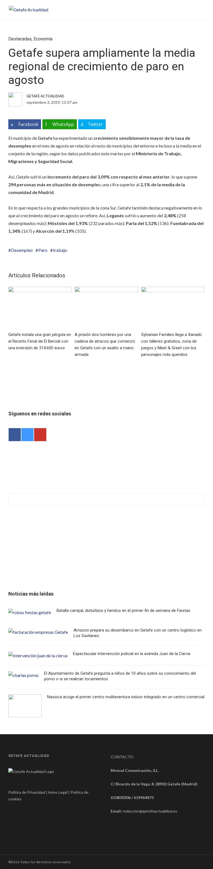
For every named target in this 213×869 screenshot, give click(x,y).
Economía (43, 39)
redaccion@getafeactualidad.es (150, 811)
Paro (42, 250)
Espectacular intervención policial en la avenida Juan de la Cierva (131, 653)
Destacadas (20, 39)
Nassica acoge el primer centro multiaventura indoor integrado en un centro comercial (125, 696)
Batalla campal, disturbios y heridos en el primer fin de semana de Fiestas (123, 610)
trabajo (60, 250)
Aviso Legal (57, 792)
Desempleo (22, 250)
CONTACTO (122, 756)
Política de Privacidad (26, 792)
